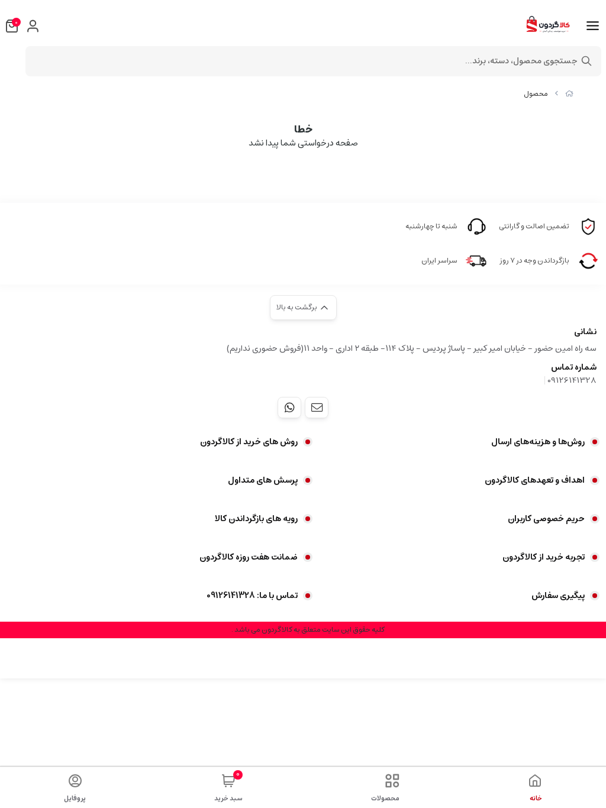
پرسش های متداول (263, 480)
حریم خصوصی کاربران (546, 519)
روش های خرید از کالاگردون (249, 442)
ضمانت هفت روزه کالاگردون (248, 557)
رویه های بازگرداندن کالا (256, 519)
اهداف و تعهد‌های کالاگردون (535, 480)
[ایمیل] (316, 407)
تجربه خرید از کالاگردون (543, 557)
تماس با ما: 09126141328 (252, 596)
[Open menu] (592, 26)
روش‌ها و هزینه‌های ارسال (538, 442)
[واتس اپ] (289, 407)
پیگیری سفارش (558, 596)
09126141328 (572, 380)
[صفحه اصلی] (569, 94)
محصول (536, 94)
